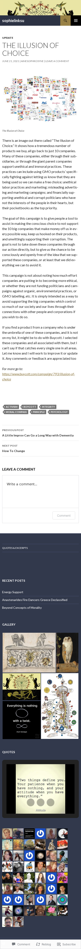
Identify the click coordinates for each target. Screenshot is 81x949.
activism (11, 406)
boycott (30, 406)
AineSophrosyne (32, 61)
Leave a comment (57, 61)
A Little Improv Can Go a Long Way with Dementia (38, 432)
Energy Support (12, 592)
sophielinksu (13, 20)
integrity (48, 406)
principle (39, 412)
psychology (59, 412)
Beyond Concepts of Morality (22, 607)
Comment (64, 515)
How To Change (13, 448)
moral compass (16, 412)
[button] (29, 652)
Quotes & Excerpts (15, 548)
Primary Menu (76, 20)
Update (7, 37)
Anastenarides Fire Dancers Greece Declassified (34, 600)
